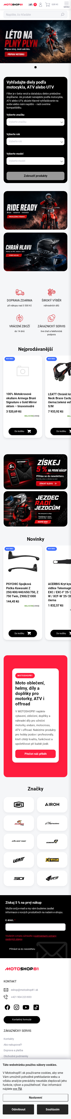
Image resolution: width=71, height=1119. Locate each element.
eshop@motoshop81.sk (24, 989)
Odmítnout (18, 1109)
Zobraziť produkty (35, 176)
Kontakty (9, 1038)
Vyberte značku (15, 114)
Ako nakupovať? (13, 1044)
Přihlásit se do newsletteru (22, 949)
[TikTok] (35, 1007)
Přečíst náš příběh (36, 753)
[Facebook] (7, 1007)
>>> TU (17, 1089)
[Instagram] (16, 1007)
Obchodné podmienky (16, 1056)
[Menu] (66, 4)
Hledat (62, 14)
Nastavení (35, 1097)
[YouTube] (26, 1007)
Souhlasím (53, 1109)
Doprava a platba (13, 1050)
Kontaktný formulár (21, 1019)
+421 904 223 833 (21, 997)
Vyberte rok (13, 134)
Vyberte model (15, 153)
